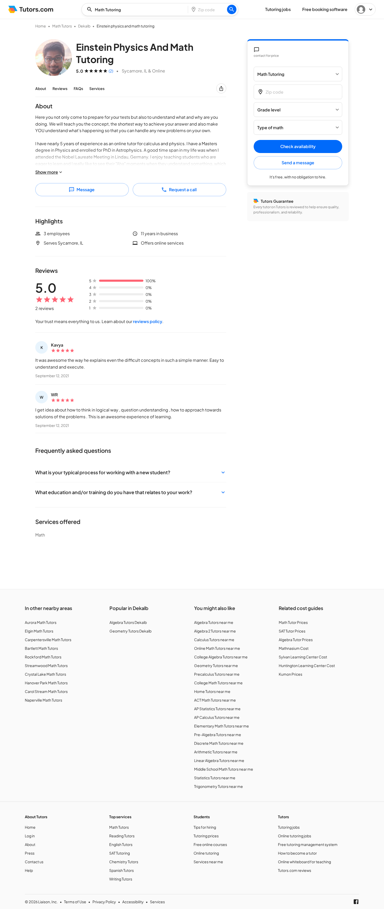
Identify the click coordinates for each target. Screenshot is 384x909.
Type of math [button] (270, 127)
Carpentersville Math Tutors (48, 639)
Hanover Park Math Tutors (46, 682)
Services (96, 88)
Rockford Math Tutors (43, 656)
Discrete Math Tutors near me (218, 743)
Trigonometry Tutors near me (218, 786)
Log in (30, 835)
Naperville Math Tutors (43, 700)
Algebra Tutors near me (213, 622)
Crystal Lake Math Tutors (45, 674)
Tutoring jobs (289, 827)
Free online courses (210, 844)
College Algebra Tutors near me (221, 656)
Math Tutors (62, 26)
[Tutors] (31, 9)
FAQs (78, 88)
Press (29, 853)
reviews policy (147, 321)
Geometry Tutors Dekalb (130, 631)
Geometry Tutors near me (216, 665)
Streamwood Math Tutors (46, 665)
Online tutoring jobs (294, 835)
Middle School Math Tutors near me (223, 769)
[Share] (221, 88)
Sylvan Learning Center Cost (303, 656)
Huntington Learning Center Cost (307, 665)
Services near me (208, 861)
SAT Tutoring (119, 853)
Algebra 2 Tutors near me (215, 631)
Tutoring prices (206, 835)
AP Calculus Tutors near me (217, 717)
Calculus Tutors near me (214, 639)
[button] (130, 472)
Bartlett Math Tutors (41, 648)
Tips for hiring (205, 827)
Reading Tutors (122, 835)
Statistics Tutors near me (214, 777)
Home (40, 26)
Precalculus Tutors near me (217, 674)
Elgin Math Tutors (39, 631)
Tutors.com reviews (294, 870)
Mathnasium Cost (294, 648)
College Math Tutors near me (218, 682)
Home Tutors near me (212, 691)
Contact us (34, 861)
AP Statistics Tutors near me (217, 708)
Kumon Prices (290, 674)
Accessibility (133, 901)
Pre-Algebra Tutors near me (217, 734)
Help (29, 870)
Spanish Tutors (121, 870)
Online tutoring (206, 853)
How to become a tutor (297, 853)
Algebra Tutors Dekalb (128, 622)
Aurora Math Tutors (40, 622)
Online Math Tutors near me (217, 648)
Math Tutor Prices (293, 622)
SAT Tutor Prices (292, 631)
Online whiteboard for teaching (304, 861)
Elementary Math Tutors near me (221, 726)
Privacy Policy (104, 901)
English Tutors (120, 844)
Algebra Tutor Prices (296, 639)
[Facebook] (356, 902)
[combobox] (136, 9)
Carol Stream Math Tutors (46, 691)
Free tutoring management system (308, 844)
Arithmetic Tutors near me (215, 751)
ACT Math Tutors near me (215, 700)
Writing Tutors (120, 879)
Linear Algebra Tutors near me (219, 760)
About (40, 88)
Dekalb (84, 26)
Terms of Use (75, 901)
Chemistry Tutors (123, 861)
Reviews (60, 88)
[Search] (231, 9)
